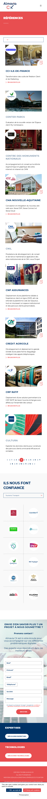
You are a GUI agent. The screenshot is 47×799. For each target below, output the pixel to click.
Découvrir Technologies (18, 756)
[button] (23, 39)
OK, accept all (15, 790)
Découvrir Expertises (17, 736)
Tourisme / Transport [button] (12, 495)
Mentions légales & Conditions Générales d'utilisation (23, 777)
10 (21, 464)
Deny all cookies (33, 790)
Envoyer (23, 712)
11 (25, 464)
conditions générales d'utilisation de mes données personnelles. (24, 705)
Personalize (24, 795)
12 (30, 464)
